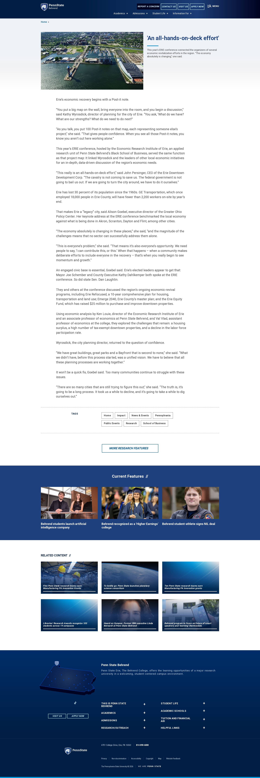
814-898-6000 (142, 745)
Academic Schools (173, 711)
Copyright (149, 758)
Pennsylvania (163, 415)
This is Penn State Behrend (113, 705)
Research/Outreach (115, 728)
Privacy (104, 758)
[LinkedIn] (68, 703)
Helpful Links (170, 728)
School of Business (154, 423)
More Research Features (128, 448)
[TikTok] (75, 703)
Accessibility (136, 758)
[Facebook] (54, 703)
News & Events (140, 415)
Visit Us (183, 6)
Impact (121, 415)
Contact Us (169, 6)
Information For (181, 13)
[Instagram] (61, 703)
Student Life (158, 13)
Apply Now (197, 6)
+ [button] (144, 704)
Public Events (112, 423)
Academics (119, 13)
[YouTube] (82, 703)
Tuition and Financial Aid (176, 719)
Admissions (139, 13)
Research (131, 423)
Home (44, 22)
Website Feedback (173, 758)
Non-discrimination (119, 758)
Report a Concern (148, 6)
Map (159, 758)
